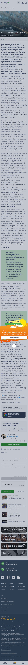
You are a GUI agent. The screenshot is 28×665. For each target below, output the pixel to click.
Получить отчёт (14, 337)
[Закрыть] (14, 346)
